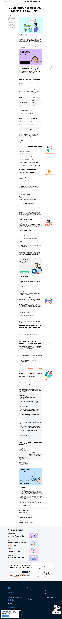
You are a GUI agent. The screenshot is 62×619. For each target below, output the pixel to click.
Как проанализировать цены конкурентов (49, 174)
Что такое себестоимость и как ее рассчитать (49, 379)
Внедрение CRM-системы (30, 599)
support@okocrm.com (11, 592)
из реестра (34, 437)
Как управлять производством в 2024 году (49, 153)
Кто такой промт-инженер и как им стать (17, 543)
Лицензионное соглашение (12, 606)
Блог (38, 587)
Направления (47, 587)
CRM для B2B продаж (48, 592)
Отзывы (28, 608)
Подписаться (25, 571)
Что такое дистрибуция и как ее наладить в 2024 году (49, 303)
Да (20, 520)
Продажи (39, 590)
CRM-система (26, 1)
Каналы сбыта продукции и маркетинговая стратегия (12, 23)
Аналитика (39, 592)
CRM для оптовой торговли (49, 597)
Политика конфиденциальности (12, 607)
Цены (28, 607)
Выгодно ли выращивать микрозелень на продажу (12, 18)
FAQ (27, 610)
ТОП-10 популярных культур (12, 19)
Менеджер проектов (37, 1)
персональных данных (22, 574)
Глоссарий (28, 605)
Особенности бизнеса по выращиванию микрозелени (12, 27)
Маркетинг (39, 593)
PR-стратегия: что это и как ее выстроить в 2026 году (16, 550)
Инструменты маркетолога (31, 601)
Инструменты (21, 14)
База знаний (28, 604)
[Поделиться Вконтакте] (26, 505)
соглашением (18, 576)
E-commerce (39, 595)
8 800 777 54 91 (10, 591)
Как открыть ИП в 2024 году (49, 346)
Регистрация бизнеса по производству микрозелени (12, 25)
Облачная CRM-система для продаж (49, 595)
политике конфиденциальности (7, 613)
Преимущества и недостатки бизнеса (11, 29)
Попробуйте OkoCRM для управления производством (49, 225)
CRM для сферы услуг (48, 590)
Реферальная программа (30, 598)
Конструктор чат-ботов (30, 592)
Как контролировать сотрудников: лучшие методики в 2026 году (17, 535)
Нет (24, 520)
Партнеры (28, 595)
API (27, 611)
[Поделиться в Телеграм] (24, 505)
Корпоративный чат (30, 590)
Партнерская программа (30, 596)
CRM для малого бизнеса (48, 593)
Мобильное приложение (30, 593)
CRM (27, 587)
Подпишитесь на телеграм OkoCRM (49, 72)
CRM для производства (48, 589)
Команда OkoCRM (29, 602)
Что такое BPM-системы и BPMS (16, 557)
